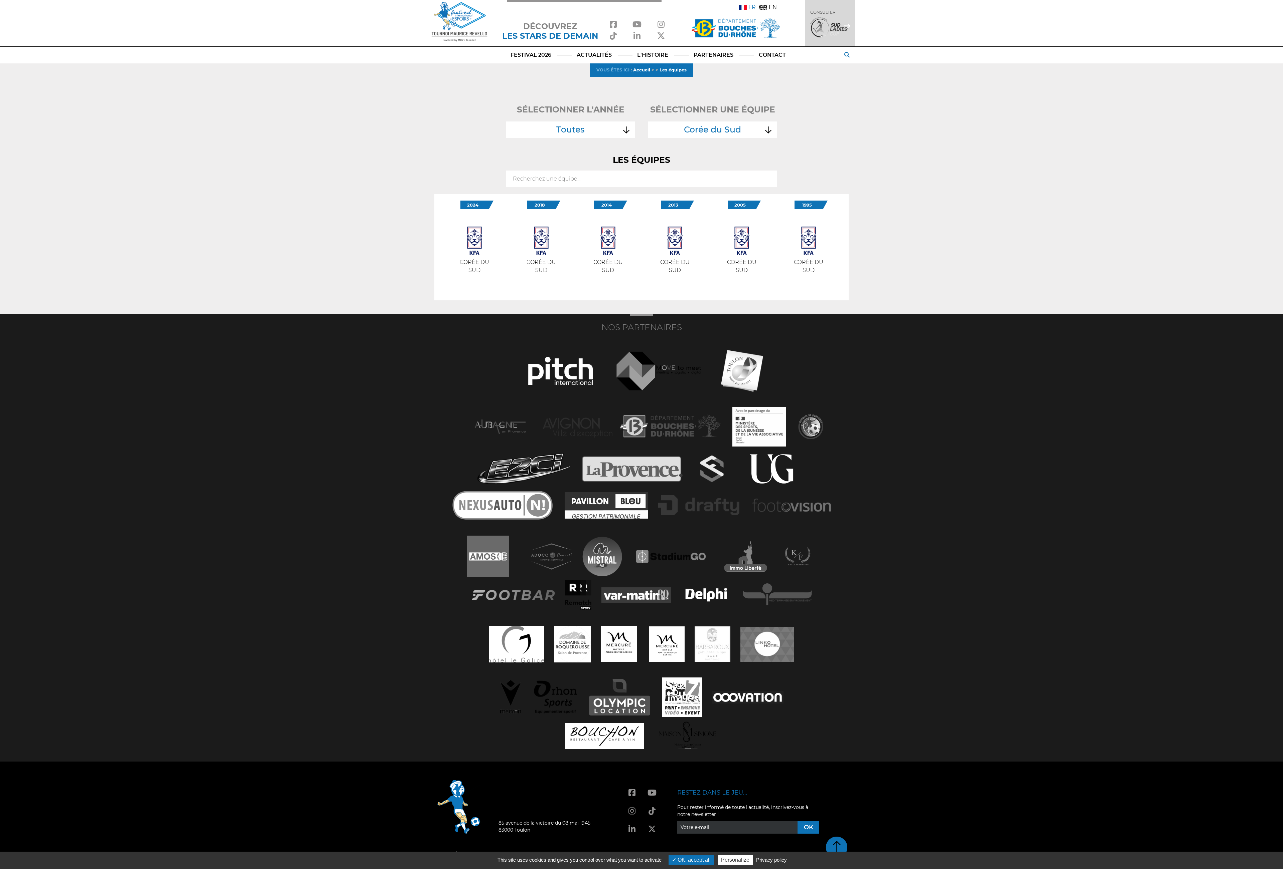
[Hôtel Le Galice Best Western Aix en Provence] (516, 643)
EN (773, 7)
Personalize (735, 860)
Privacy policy (771, 860)
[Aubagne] (500, 426)
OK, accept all (693, 860)
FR (752, 7)
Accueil (641, 69)
